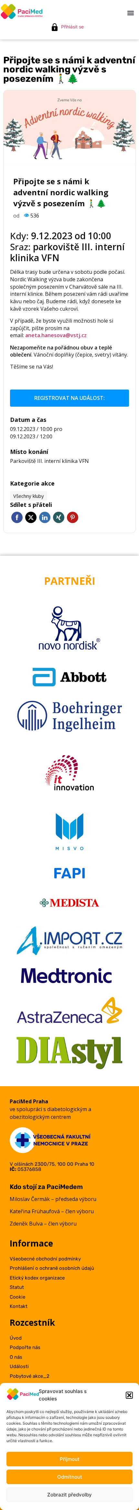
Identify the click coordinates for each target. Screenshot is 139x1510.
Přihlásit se (72, 26)
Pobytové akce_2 (29, 1376)
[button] (129, 1395)
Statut (17, 1287)
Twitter (31, 517)
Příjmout (70, 1459)
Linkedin (44, 517)
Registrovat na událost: (69, 398)
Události (19, 1366)
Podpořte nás (25, 1347)
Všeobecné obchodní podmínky (45, 1259)
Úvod (16, 1338)
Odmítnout (69, 1477)
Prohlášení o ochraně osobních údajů (52, 1268)
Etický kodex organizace (37, 1278)
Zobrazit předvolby (69, 1495)
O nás (16, 1357)
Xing (58, 517)
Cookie (17, 1297)
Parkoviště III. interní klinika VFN (49, 461)
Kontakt (18, 1306)
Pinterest (72, 517)
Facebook (17, 517)
